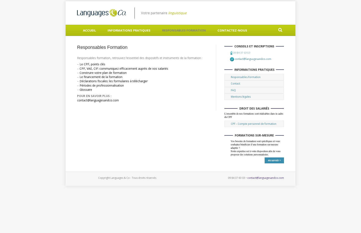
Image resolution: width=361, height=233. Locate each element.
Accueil (89, 30)
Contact (235, 83)
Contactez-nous (232, 30)
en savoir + (274, 160)
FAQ (233, 90)
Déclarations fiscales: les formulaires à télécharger (114, 81)
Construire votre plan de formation (103, 73)
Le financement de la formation (101, 77)
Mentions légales (241, 96)
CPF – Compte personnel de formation (253, 124)
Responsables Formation (184, 30)
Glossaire (86, 90)
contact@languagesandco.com (98, 100)
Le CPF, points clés (92, 64)
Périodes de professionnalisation (102, 85)
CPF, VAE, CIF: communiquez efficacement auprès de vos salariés (124, 69)
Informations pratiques (129, 30)
